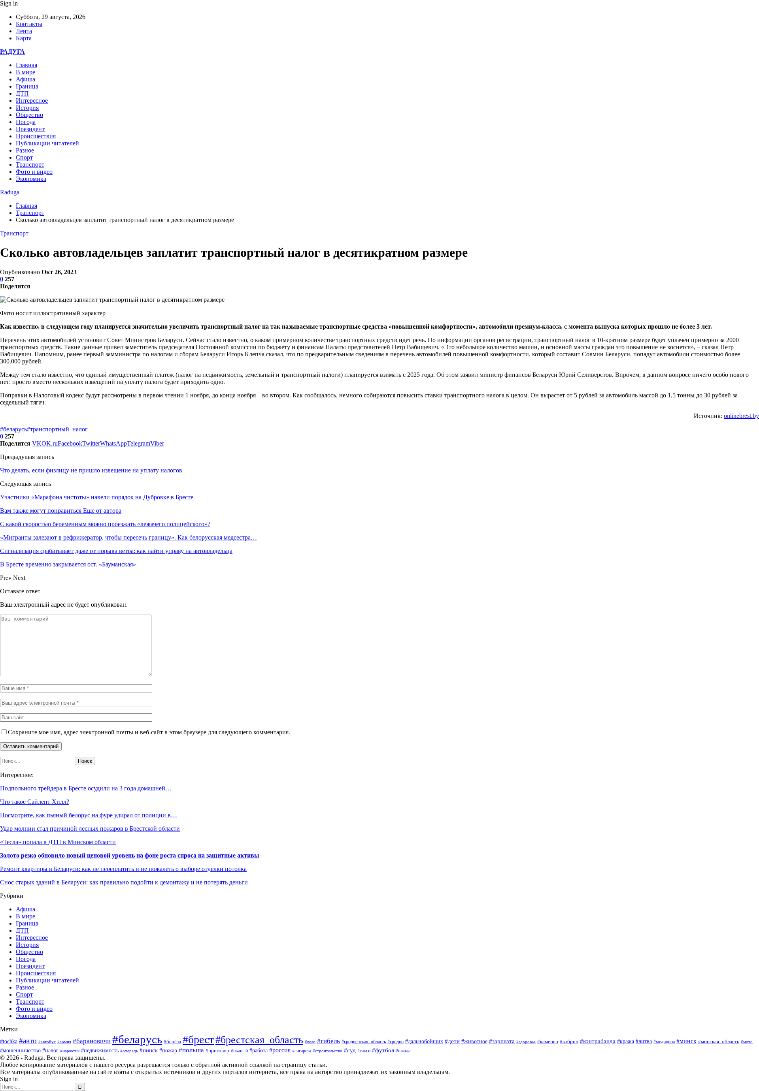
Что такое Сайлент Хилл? (34, 801)
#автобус (47, 1042)
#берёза (172, 1041)
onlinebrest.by (741, 415)
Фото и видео (34, 171)
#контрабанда (598, 1041)
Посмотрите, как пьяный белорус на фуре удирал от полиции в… (88, 815)
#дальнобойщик (424, 1041)
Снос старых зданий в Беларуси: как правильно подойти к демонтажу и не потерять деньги (124, 882)
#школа (403, 1050)
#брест (198, 1039)
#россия (280, 1050)
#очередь (129, 1050)
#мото (747, 1041)
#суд (350, 1050)
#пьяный (239, 1050)
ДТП (22, 93)
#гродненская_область (364, 1041)
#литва (644, 1041)
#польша (191, 1050)
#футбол (383, 1050)
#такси (363, 1050)
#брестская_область (259, 1040)
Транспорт (30, 164)
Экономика (31, 178)
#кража (625, 1041)
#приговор (217, 1050)
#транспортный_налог (57, 429)
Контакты (29, 24)
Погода (26, 122)
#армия (64, 1041)
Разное (25, 150)
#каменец (547, 1041)
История (27, 107)
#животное (474, 1041)
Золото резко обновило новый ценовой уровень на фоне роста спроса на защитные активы (129, 855)
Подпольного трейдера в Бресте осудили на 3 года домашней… (86, 788)
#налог (50, 1050)
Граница (27, 86)
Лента (24, 31)
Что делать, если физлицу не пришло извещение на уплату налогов (91, 470)
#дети (452, 1041)
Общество (29, 114)
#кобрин (569, 1041)
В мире (25, 72)
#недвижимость (100, 1050)
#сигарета (301, 1050)
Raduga (9, 192)
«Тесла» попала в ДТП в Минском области (58, 842)
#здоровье (526, 1041)
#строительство (327, 1050)
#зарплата (502, 1041)
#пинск (149, 1050)
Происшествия (36, 136)
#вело (310, 1041)
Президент (30, 129)
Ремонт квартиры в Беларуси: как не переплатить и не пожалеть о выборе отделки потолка (123, 868)
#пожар (168, 1050)
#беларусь (13, 429)
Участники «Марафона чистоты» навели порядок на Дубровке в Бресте (96, 497)
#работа (258, 1050)
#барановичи (92, 1041)
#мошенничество (20, 1050)
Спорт (24, 157)
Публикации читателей (47, 143)
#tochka (8, 1041)
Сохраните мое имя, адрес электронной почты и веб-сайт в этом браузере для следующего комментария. (149, 732)
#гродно (395, 1041)
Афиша (25, 79)
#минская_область (718, 1041)
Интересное (32, 100)
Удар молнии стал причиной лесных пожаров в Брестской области (90, 828)
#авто (28, 1040)
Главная (26, 65)
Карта (24, 38)
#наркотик (69, 1050)
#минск (686, 1041)
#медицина (664, 1041)
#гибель (328, 1041)
